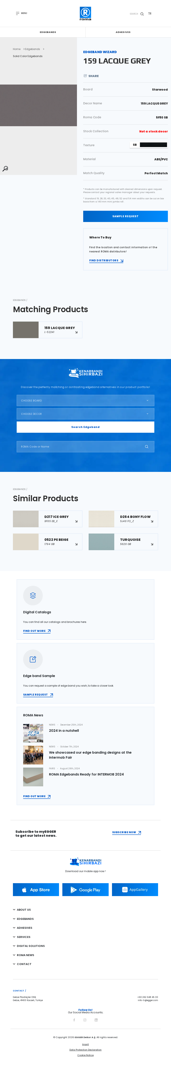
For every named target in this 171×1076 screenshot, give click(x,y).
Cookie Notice (85, 1055)
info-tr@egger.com (148, 1000)
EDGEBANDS (25, 919)
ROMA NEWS (25, 955)
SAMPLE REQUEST (125, 216)
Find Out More (34, 796)
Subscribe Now (124, 832)
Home (16, 49)
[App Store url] (36, 889)
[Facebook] (74, 1019)
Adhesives (123, 32)
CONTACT (24, 964)
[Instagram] (84, 1019)
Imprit (85, 1044)
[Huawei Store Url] (135, 889)
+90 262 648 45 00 (147, 997)
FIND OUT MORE (34, 631)
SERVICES (23, 937)
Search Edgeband (85, 427)
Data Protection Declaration (85, 1049)
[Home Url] (85, 13)
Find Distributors (103, 260)
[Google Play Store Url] (85, 889)
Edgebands (48, 32)
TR (149, 13)
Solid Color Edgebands (28, 56)
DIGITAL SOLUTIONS (31, 946)
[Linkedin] (96, 1019)
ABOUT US (24, 910)
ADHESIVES (24, 928)
